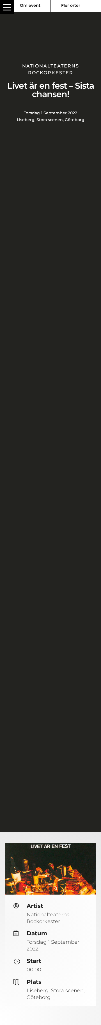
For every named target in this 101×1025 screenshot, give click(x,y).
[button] (7, 7)
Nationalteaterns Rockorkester (48, 918)
